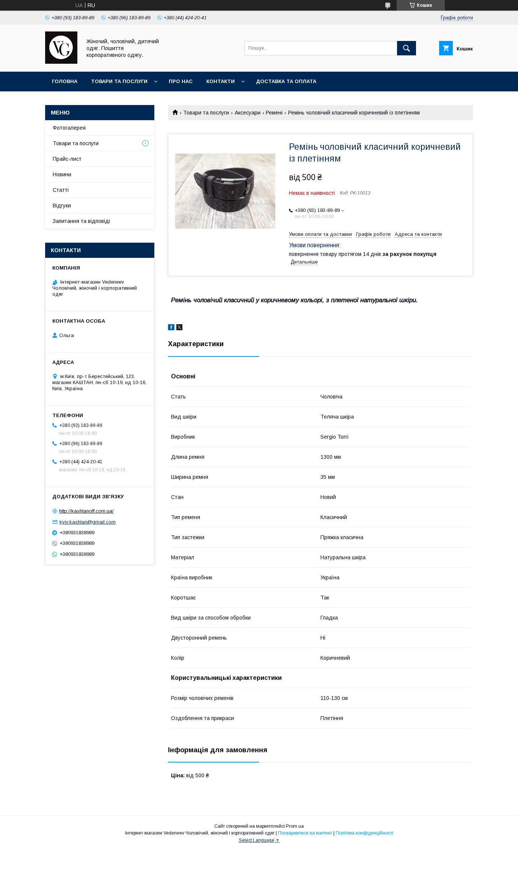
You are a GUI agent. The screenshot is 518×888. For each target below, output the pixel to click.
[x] (179, 328)
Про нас (181, 81)
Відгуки (62, 205)
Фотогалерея (69, 128)
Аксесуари (248, 113)
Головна (64, 81)
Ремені (274, 113)
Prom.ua (295, 826)
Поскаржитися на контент (305, 833)
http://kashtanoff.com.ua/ (86, 511)
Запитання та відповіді (81, 221)
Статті (61, 190)
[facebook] (171, 328)
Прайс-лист (67, 159)
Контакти (220, 81)
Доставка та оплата (286, 81)
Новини (62, 174)
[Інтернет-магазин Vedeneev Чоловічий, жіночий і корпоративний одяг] (61, 62)
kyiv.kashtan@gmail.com (88, 522)
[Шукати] (406, 48)
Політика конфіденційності (364, 833)
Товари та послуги (119, 81)
